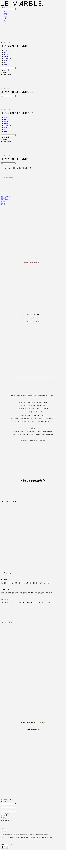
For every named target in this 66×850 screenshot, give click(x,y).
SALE (5, 20)
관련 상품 (3, 205)
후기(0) (3, 201)
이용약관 (2, 828)
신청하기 (3, 815)
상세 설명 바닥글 (5, 199)
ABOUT (5, 13)
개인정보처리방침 (4, 830)
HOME (5, 11)
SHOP (5, 14)
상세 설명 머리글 (5, 196)
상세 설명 (3, 198)
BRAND (5, 16)
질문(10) (3, 203)
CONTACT (6, 17)
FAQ (5, 19)
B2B (5, 21)
